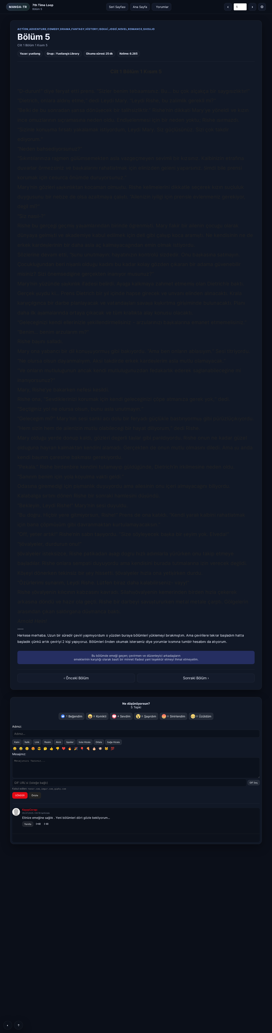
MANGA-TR (18, 7)
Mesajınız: (19, 754)
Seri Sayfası (117, 7)
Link (37, 742)
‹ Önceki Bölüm (76, 678)
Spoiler (69, 742)
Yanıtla (27, 824)
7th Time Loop (42, 5)
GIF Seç (254, 782)
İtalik (27, 742)
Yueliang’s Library (67, 53)
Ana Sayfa (140, 7)
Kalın (16, 742)
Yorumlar (162, 7)
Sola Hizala (84, 742)
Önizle (34, 795)
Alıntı (58, 742)
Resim (47, 742)
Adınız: (17, 726)
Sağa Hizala (113, 742)
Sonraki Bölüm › (196, 678)
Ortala (99, 742)
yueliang (34, 53)
